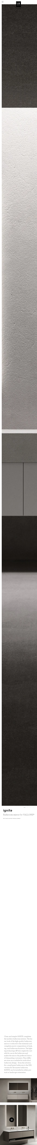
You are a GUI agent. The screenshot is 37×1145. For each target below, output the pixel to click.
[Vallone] (18, 2)
